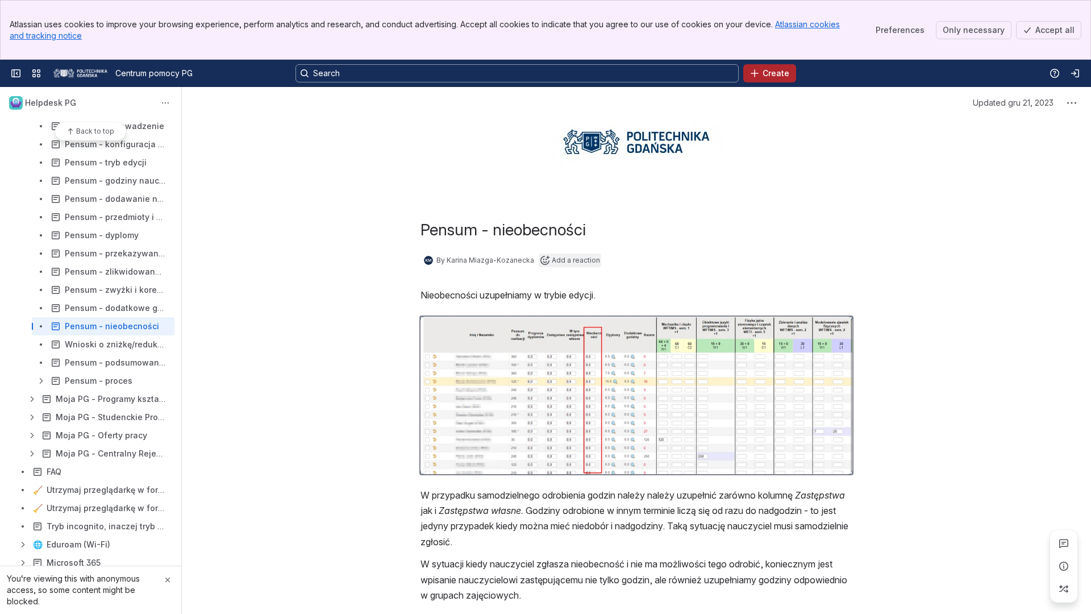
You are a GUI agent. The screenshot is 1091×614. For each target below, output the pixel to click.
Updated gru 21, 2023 (1013, 102)
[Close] (167, 580)
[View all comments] (1064, 543)
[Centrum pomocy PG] (80, 73)
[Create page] (1064, 589)
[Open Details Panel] (1064, 566)
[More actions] (165, 103)
